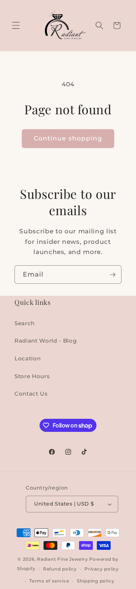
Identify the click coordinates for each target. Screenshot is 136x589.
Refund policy (60, 569)
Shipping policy (96, 581)
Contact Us (31, 393)
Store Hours (32, 376)
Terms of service (49, 581)
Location (28, 358)
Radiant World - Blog (46, 340)
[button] (16, 25)
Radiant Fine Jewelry (62, 559)
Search (25, 323)
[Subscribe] (112, 274)
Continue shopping (68, 138)
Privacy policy (102, 569)
